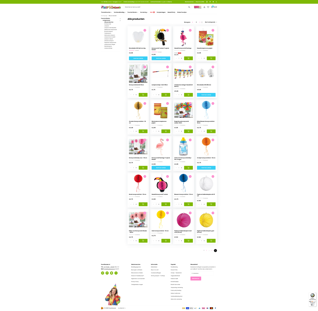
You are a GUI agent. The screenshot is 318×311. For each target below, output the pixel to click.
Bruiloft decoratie (175, 284)
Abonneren (195, 278)
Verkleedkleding (119, 12)
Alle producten (108, 22)
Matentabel (154, 267)
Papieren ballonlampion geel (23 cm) (205, 231)
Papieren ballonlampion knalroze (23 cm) (183, 231)
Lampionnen (106, 20)
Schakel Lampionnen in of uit (120, 20)
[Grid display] (199, 22)
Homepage (104, 15)
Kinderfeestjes (182, 12)
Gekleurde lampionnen (110, 29)
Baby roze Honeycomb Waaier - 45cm (138, 231)
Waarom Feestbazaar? (137, 275)
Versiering (143, 12)
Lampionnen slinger (109, 44)
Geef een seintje (138, 58)
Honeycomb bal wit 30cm (136, 85)
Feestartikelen (132, 12)
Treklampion (107, 33)
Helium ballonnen (175, 293)
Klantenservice (135, 264)
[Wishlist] (208, 7)
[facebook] (213, 2)
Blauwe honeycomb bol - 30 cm (183, 194)
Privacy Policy (135, 281)
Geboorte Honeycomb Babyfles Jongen (183, 158)
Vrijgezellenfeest (175, 275)
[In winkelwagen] (188, 58)
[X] (216, 2)
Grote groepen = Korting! (158, 275)
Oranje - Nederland (176, 273)
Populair (173, 264)
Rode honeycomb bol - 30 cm (137, 194)
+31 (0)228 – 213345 (108, 267)
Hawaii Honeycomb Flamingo (182, 48)
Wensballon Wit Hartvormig (137, 48)
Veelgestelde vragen (137, 284)
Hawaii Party (171, 12)
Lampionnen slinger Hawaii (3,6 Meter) (183, 85)
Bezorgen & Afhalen (136, 270)
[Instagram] (207, 2)
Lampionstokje (108, 48)
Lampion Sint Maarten (110, 27)
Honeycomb (107, 24)
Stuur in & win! (155, 270)
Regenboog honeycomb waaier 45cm (181, 122)
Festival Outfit (174, 278)
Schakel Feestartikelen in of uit (120, 18)
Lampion (106, 26)
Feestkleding (174, 267)
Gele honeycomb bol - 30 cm (160, 231)
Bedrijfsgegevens (136, 267)
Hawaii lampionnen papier (204, 48)
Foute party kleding (176, 290)
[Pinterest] (210, 2)
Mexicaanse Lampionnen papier (159, 122)
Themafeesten (106, 12)
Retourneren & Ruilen (137, 273)
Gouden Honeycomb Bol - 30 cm (137, 122)
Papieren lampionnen (110, 42)
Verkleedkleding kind (176, 296)
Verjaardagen (161, 12)
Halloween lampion (109, 35)
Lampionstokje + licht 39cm (160, 85)
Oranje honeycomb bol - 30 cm (206, 158)
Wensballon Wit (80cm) (204, 85)
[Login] (204, 7)
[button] (181, 58)
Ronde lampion (108, 31)
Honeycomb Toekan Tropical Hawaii (160, 48)
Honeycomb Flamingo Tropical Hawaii (161, 158)
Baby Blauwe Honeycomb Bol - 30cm (206, 122)
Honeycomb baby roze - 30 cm (138, 158)
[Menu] (315, 293)
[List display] (201, 22)
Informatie (154, 264)
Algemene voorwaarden (138, 278)
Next (215, 250)
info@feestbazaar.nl (109, 269)
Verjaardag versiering (177, 287)
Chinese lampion (109, 40)
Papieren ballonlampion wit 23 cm (206, 195)
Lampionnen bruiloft (109, 37)
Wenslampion (108, 46)
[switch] (312, 305)
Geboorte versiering (176, 299)
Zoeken (189, 7)
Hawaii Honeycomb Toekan (160, 194)
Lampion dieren (108, 39)
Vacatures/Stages (156, 273)
